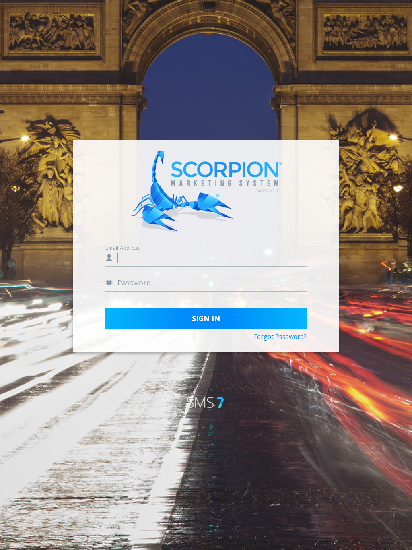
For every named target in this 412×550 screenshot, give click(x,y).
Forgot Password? (280, 337)
